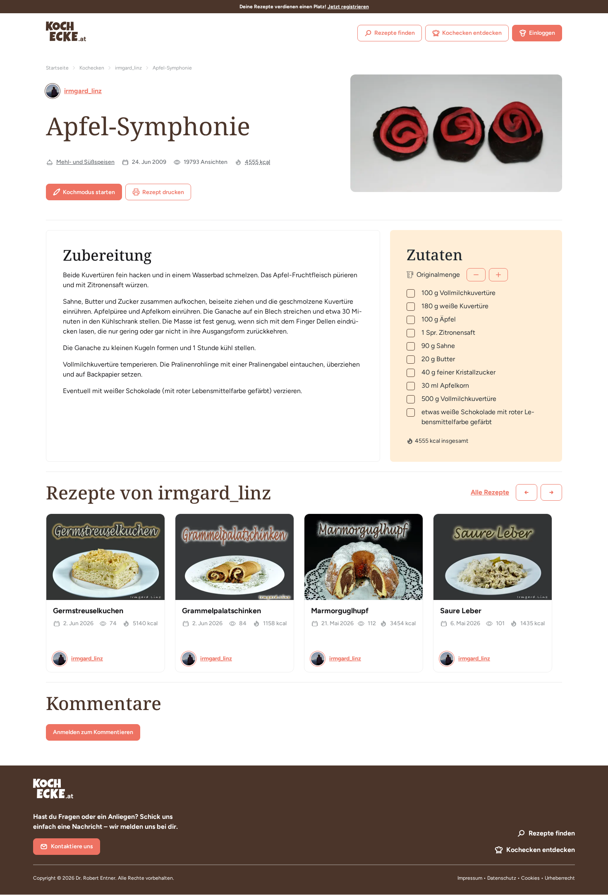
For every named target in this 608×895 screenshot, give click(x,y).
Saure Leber (460, 610)
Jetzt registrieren (348, 7)
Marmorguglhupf (340, 610)
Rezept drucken (163, 192)
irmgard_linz (128, 68)
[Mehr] (498, 274)
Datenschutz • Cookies (514, 878)
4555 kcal (257, 162)
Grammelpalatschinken (221, 610)
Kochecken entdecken (472, 32)
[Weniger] (476, 274)
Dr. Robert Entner (95, 878)
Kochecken (91, 68)
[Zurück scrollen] (526, 492)
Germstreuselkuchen (88, 610)
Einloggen (542, 32)
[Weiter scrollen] (551, 492)
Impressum (469, 878)
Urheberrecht (560, 878)
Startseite (57, 68)
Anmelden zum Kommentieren (93, 732)
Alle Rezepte (490, 492)
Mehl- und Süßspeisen (85, 162)
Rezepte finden (394, 32)
